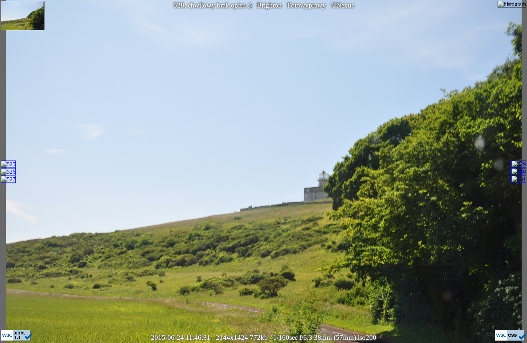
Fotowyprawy (306, 5)
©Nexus (342, 5)
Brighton (269, 5)
